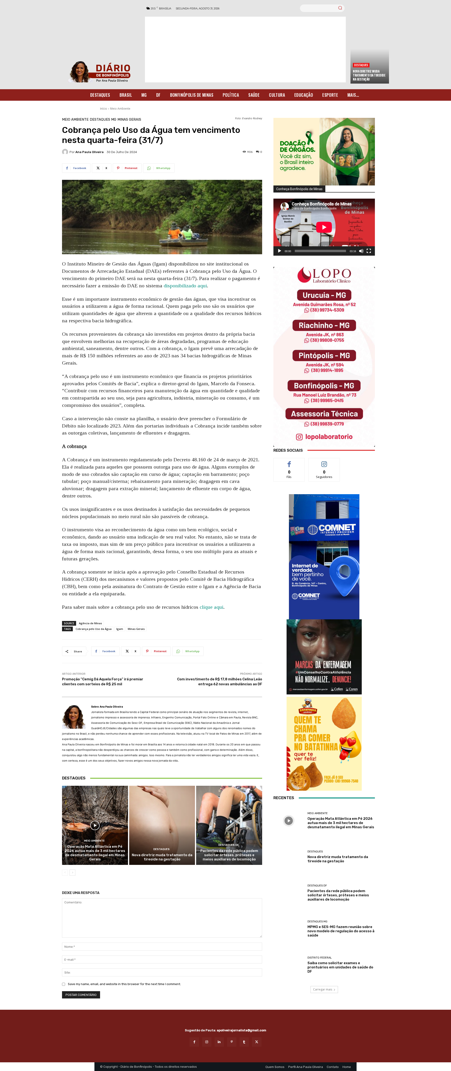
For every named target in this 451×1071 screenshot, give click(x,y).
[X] (256, 1042)
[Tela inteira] (368, 251)
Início (103, 109)
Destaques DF (228, 845)
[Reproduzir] (279, 251)
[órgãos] (324, 151)
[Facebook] (194, 1042)
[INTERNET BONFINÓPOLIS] (324, 556)
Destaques (361, 65)
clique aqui (210, 607)
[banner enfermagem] (324, 656)
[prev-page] (65, 873)
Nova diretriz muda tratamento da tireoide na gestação (369, 75)
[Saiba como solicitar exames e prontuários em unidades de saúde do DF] (288, 965)
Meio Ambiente (120, 109)
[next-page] (72, 873)
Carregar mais (322, 989)
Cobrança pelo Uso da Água (94, 629)
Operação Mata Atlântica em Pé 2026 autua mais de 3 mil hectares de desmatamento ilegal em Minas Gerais (95, 852)
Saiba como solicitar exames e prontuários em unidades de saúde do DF (340, 967)
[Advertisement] (245, 49)
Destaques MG (103, 119)
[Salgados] (324, 789)
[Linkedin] (219, 1042)
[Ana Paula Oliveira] (66, 152)
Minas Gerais (129, 119)
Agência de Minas (90, 623)
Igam (119, 629)
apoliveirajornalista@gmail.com (241, 1030)
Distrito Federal (319, 957)
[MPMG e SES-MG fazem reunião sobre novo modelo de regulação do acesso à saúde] (288, 929)
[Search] (340, 8)
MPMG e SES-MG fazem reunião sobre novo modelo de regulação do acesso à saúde (340, 931)
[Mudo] (361, 251)
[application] (324, 227)
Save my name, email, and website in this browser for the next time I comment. (124, 984)
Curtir (289, 461)
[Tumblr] (244, 1042)
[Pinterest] (231, 1042)
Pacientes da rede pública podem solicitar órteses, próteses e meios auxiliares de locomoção (229, 855)
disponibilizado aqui (185, 286)
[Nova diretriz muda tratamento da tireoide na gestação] (162, 825)
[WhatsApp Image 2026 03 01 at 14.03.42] (324, 357)
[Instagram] (206, 1042)
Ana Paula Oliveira (89, 152)
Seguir (324, 461)
